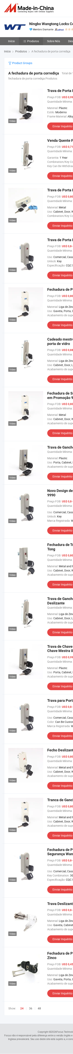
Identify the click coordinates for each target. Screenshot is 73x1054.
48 (39, 1008)
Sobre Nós (53, 41)
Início (11, 41)
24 (22, 1008)
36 (30, 1008)
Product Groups (22, 63)
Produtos (33, 41)
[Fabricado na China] (29, 8)
